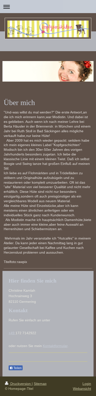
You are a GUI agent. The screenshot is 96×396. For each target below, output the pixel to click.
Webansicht (82, 389)
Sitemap (40, 384)
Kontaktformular (55, 346)
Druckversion (20, 384)
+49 (12, 333)
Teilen (17, 368)
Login (86, 384)
